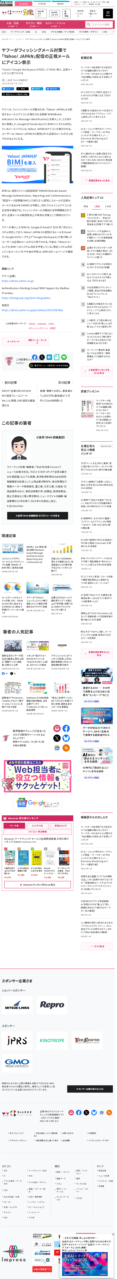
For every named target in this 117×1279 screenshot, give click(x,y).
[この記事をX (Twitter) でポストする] (42, 357)
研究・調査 (105, 2)
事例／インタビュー (81, 1172)
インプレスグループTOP (98, 1140)
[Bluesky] (94, 1112)
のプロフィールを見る (37, 515)
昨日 (86, 206)
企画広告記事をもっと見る (99, 653)
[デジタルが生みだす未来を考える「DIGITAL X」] (42, 1261)
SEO (4, 31)
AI (36, 31)
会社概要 (66, 1140)
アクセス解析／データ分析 (62, 31)
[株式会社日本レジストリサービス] (17, 1040)
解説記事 (102, 1170)
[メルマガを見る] (71, 1112)
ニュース (19, 39)
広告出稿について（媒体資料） (45, 1134)
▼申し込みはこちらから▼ (74, 1250)
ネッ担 (34, 741)
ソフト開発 (83, 2)
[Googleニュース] (57, 748)
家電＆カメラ (61, 825)
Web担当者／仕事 (11, 1196)
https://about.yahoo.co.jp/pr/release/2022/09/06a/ (32, 310)
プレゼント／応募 (106, 1181)
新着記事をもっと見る (99, 180)
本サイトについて (17, 1133)
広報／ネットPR (10, 1207)
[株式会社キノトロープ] (52, 1040)
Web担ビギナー (41, 13)
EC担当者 (42, 4)
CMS (105, 31)
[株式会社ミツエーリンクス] (17, 1005)
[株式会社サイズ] (87, 1040)
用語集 (101, 1186)
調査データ (61, 1178)
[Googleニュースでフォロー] (101, 1112)
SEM (5, 1217)
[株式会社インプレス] (14, 1253)
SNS (44, 31)
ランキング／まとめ (63, 1198)
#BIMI (32, 323)
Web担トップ (7, 39)
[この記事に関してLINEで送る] (64, 357)
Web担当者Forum (12, 12)
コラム (59, 1183)
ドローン (85, 4)
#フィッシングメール (38, 328)
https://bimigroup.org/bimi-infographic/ (26, 298)
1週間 (97, 206)
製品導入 (60, 4)
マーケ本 (14, 825)
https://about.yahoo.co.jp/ (18, 281)
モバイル (7, 1212)
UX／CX (7, 1202)
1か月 (108, 206)
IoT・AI (89, 2)
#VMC (51, 323)
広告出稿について (93, 13)
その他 (31, 1217)
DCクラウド (97, 2)
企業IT (76, 2)
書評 (78, 1178)
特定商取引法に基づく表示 (47, 1140)
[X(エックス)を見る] (86, 1112)
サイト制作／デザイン (88, 31)
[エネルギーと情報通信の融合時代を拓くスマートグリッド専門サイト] (42, 1253)
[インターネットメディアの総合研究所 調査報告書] (42, 1245)
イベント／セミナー (82, 1190)
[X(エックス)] (57, 738)
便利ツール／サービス (62, 1190)
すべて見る (99, 946)
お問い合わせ (68, 1133)
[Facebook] (66, 728)
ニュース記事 (104, 1175)
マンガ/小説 (81, 1183)
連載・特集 (66, 13)
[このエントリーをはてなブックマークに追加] (49, 357)
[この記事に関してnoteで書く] (56, 357)
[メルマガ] (57, 728)
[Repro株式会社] (52, 1005)
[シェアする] (34, 357)
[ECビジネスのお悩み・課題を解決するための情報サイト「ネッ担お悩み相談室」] (42, 1270)
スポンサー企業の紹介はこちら (90, 1088)
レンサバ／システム (37, 1202)
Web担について (80, 13)
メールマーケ (34, 1212)
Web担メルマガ (54, 13)
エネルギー (77, 4)
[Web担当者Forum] (16, 1114)
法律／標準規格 (35, 1196)
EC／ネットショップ (36, 1207)
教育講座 (91, 4)
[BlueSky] (66, 738)
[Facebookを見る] (79, 1112)
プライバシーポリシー (18, 1140)
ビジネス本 (37, 825)
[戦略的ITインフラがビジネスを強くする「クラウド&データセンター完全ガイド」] (42, 1236)
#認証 (52, 328)
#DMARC (42, 323)
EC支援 (97, 4)
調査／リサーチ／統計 (37, 1190)
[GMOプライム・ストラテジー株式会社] (17, 1063)
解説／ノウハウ (63, 1172)
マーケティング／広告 (20, 31)
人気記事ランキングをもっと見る (98, 371)
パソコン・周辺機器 (37, 831)
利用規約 (92, 1133)
